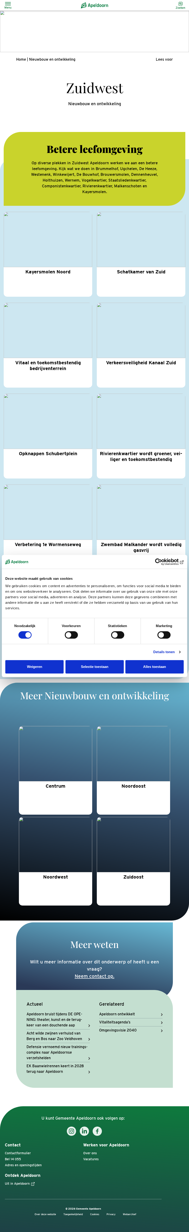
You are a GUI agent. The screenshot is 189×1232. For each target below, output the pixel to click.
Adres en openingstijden (23, 1165)
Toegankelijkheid (73, 1214)
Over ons (90, 1153)
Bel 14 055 (13, 1159)
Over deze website (45, 1214)
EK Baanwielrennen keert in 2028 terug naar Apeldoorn (55, 1069)
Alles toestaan (154, 667)
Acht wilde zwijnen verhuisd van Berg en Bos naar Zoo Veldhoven (54, 1036)
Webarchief (129, 1214)
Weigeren (34, 667)
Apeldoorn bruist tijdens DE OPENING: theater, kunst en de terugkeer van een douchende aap (54, 1019)
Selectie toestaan (94, 667)
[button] (164, 59)
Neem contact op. (94, 976)
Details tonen (164, 652)
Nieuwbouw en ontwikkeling (52, 59)
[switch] (71, 635)
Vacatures (91, 1159)
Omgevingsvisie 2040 (118, 1030)
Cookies (94, 1214)
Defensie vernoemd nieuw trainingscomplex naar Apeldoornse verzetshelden (57, 1052)
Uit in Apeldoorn (17, 1183)
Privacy (110, 1214)
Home (21, 59)
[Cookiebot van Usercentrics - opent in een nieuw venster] (163, 561)
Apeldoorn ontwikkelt (117, 1014)
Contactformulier (18, 1153)
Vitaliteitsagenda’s (114, 1022)
